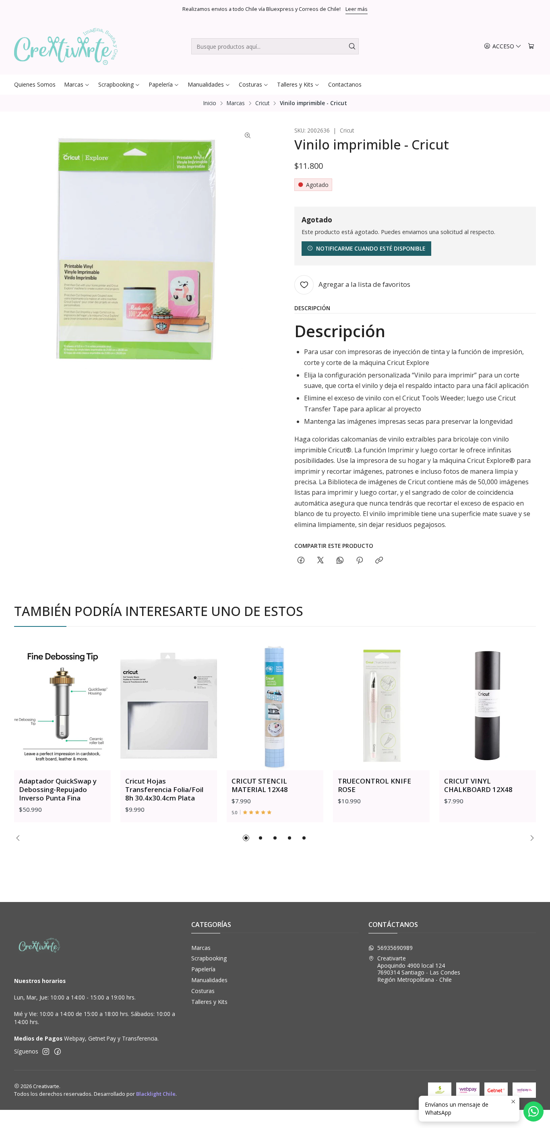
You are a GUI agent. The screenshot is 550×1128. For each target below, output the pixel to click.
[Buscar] (352, 46)
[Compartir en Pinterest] (359, 561)
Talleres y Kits (209, 1002)
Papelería (203, 969)
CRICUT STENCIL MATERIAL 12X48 (260, 785)
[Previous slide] (20, 838)
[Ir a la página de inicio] (66, 46)
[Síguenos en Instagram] (46, 1051)
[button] (246, 838)
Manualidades (209, 980)
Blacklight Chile (156, 1093)
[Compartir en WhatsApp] (340, 561)
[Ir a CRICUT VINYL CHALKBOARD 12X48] (487, 705)
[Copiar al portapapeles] (379, 561)
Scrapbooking (209, 958)
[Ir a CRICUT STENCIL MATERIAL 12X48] (275, 705)
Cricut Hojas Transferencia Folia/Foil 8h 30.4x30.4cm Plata (164, 789)
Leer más (356, 8)
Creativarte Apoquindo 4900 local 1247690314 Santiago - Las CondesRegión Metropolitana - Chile (418, 968)
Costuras (203, 991)
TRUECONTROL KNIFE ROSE (374, 785)
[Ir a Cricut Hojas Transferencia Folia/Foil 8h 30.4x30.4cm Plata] (168, 705)
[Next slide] (530, 838)
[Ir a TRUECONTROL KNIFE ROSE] (381, 705)
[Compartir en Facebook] (301, 561)
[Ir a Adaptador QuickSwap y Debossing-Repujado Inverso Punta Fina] (62, 705)
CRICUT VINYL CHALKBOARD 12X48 (478, 785)
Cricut (262, 103)
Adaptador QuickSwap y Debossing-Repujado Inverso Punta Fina (58, 789)
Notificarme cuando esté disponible (370, 248)
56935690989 (395, 948)
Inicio (209, 103)
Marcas (236, 103)
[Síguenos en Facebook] (58, 1051)
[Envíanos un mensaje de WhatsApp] (533, 1111)
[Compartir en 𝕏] (320, 561)
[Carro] (531, 46)
